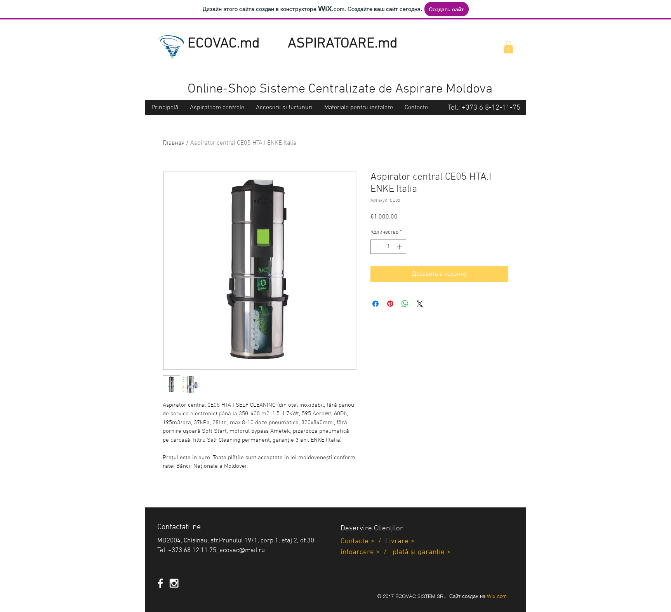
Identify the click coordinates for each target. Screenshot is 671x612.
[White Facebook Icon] (160, 583)
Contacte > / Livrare (375, 541)
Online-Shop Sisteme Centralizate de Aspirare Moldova (340, 89)
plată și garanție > (421, 552)
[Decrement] (376, 247)
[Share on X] (419, 303)
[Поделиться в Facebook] (375, 303)
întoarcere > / (367, 552)
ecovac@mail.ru (242, 550)
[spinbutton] (388, 247)
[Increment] (400, 247)
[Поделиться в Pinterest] (390, 303)
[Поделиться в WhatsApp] (405, 303)
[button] (508, 47)
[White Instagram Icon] (174, 583)
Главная (173, 143)
